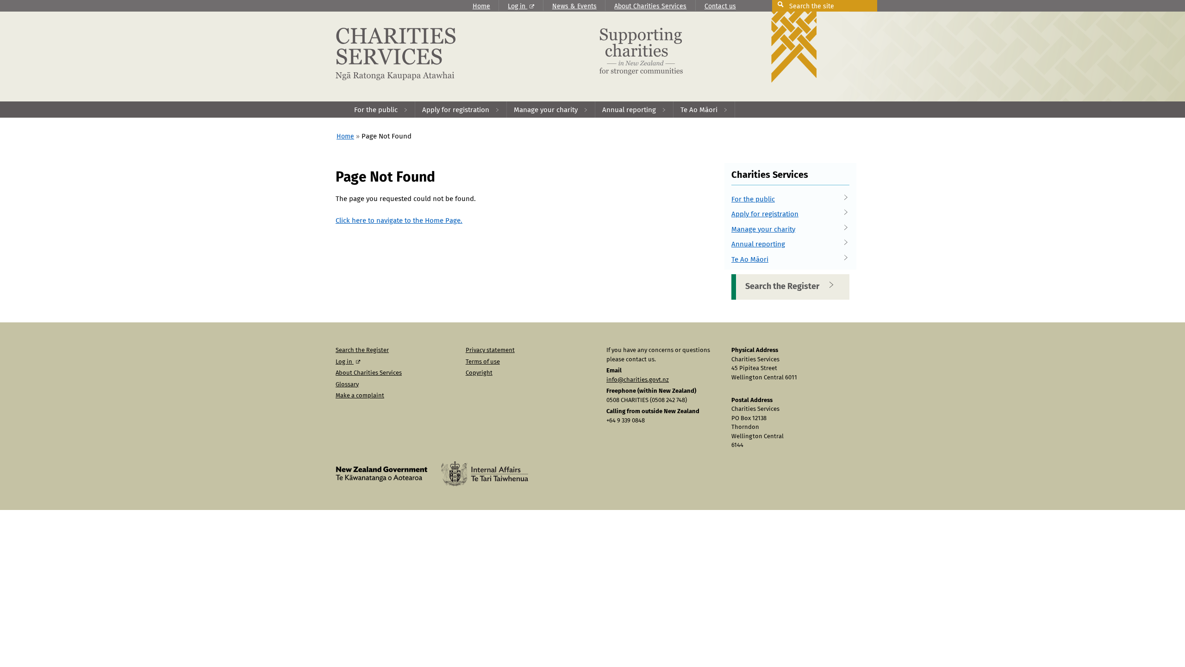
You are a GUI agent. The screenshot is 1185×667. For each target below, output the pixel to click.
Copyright (479, 373)
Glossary (347, 385)
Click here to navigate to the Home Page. (399, 220)
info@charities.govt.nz (637, 380)
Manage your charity (763, 229)
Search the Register (782, 287)
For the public (753, 199)
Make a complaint (360, 396)
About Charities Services (650, 6)
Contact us (720, 6)
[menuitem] (381, 109)
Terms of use (483, 362)
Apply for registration (764, 214)
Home (481, 6)
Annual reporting (758, 244)
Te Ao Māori (749, 259)
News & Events (574, 6)
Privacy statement (490, 350)
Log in (517, 6)
